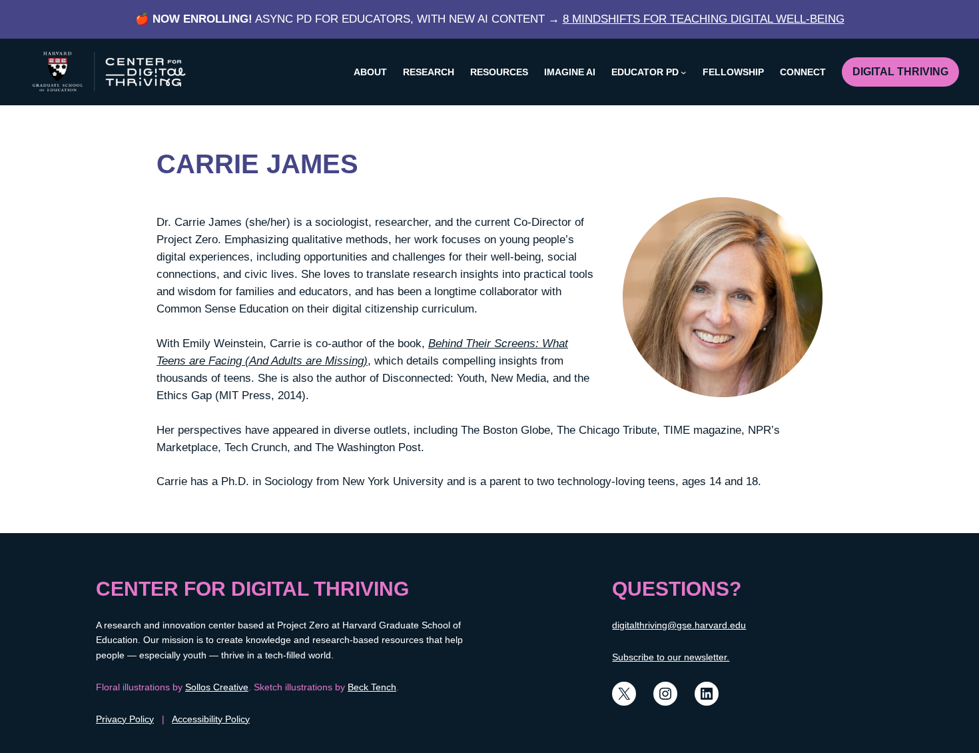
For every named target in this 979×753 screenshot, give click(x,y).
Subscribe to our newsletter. (670, 657)
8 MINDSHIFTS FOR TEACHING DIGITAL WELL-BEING (703, 19)
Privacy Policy (125, 719)
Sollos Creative (216, 687)
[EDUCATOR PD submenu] (684, 72)
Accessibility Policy (211, 719)
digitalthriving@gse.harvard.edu (679, 625)
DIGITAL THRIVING (900, 71)
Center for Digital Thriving (252, 589)
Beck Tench (372, 687)
